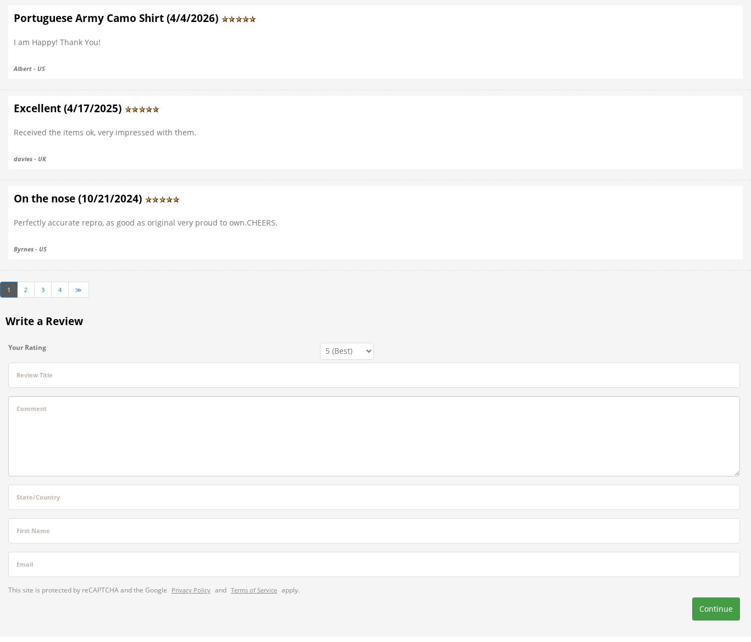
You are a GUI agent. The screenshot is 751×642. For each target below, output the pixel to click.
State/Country (38, 497)
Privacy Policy (191, 590)
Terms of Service (254, 590)
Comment (31, 408)
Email (24, 564)
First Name (33, 530)
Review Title (34, 375)
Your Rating (27, 347)
